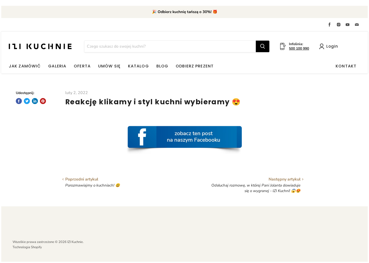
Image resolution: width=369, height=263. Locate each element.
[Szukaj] (262, 46)
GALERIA (57, 66)
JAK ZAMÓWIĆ (25, 66)
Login (332, 46)
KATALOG (138, 66)
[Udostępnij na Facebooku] (19, 101)
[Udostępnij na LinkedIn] (35, 101)
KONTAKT (346, 66)
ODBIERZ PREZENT (195, 66)
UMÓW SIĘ (109, 66)
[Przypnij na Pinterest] (43, 101)
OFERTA (82, 66)
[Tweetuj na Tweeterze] (27, 101)
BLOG (162, 66)
